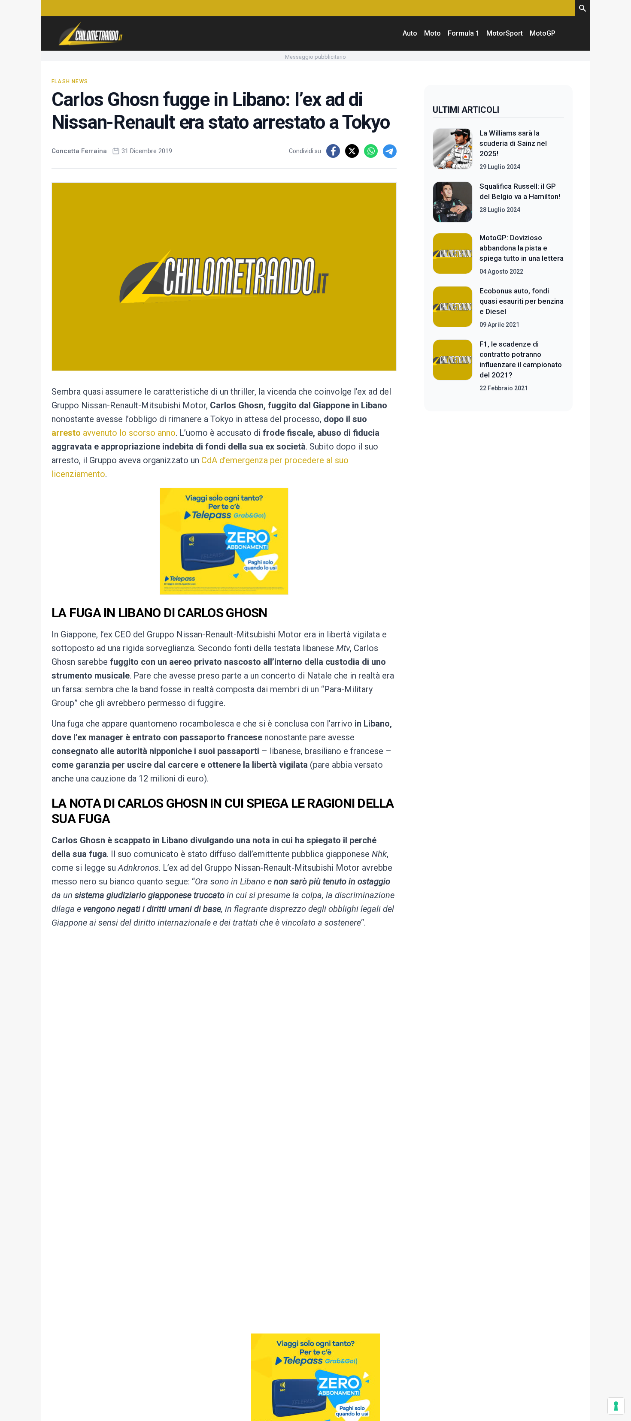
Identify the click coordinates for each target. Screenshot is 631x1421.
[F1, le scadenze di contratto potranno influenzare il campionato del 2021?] (453, 365)
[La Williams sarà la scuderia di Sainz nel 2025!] (453, 149)
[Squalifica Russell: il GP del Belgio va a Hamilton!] (453, 202)
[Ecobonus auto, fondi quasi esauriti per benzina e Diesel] (453, 307)
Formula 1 (463, 33)
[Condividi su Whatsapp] (371, 151)
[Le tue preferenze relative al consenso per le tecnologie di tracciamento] (616, 1406)
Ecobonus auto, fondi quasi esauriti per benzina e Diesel (521, 301)
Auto (410, 33)
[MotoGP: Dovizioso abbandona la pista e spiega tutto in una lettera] (453, 254)
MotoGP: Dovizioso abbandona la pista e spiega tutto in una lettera (521, 247)
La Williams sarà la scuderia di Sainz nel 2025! (513, 143)
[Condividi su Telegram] (390, 151)
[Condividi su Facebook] (333, 151)
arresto (67, 433)
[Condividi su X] (352, 151)
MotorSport (504, 33)
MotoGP (542, 33)
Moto (432, 33)
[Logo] (90, 33)
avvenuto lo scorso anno (129, 433)
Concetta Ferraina (79, 151)
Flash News (70, 81)
